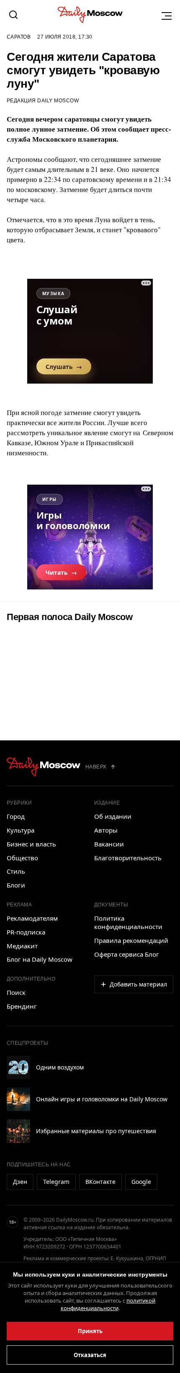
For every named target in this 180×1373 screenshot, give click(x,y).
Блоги (16, 885)
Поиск (16, 992)
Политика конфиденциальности (128, 922)
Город (16, 816)
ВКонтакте (100, 1182)
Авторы (106, 830)
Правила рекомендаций (131, 940)
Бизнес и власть (31, 844)
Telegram (56, 1182)
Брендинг (22, 1006)
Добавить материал (138, 984)
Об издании (112, 816)
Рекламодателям (32, 918)
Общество (22, 858)
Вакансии (109, 844)
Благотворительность (128, 858)
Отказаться (90, 1355)
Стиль (16, 871)
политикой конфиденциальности (108, 1304)
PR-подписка (26, 932)
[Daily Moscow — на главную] (43, 766)
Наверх (96, 767)
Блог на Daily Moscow (39, 959)
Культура (20, 830)
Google (141, 1182)
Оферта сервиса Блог (126, 954)
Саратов (19, 37)
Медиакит (22, 946)
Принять (90, 1331)
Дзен (20, 1182)
